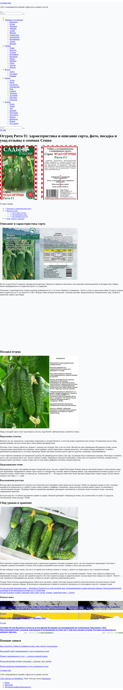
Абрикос (13, 28)
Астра (12, 80)
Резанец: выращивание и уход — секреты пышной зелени (24, 656)
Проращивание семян (19, 215)
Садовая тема (5, 3)
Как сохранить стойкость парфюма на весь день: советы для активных (29, 646)
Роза (11, 89)
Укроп (12, 106)
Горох (12, 63)
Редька (12, 121)
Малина (13, 44)
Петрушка (14, 113)
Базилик (13, 111)
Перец (12, 59)
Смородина (14, 35)
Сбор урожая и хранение (15, 219)
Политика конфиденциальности (18, 687)
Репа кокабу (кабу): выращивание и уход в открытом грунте (24, 651)
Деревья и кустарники (14, 20)
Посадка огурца (12, 211)
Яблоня (13, 33)
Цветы (7, 78)
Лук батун (14, 115)
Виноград (14, 22)
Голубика (13, 74)
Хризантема (14, 87)
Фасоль (13, 67)
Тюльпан (13, 93)
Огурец (13, 52)
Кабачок (13, 61)
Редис (12, 104)
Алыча (12, 41)
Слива (12, 31)
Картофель (14, 54)
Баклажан (14, 57)
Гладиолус (14, 85)
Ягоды (7, 69)
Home (7, 683)
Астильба (13, 95)
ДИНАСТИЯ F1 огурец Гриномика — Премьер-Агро (23, 618)
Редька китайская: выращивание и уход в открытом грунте (24, 666)
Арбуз (12, 72)
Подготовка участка (19, 213)
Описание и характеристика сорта (18, 209)
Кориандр (14, 119)
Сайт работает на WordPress (11, 679)
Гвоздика (13, 98)
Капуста (13, 50)
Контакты (9, 685)
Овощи (8, 46)
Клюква (13, 76)
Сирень (13, 91)
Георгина (13, 100)
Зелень (7, 102)
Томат (12, 48)
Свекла (12, 65)
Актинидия (14, 37)
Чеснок (12, 117)
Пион (12, 82)
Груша (12, 24)
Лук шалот (14, 123)
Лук (11, 108)
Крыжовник (15, 39)
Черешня (13, 26)
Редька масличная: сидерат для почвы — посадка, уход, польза (25, 661)
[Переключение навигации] (1, 11)
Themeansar (46, 679)
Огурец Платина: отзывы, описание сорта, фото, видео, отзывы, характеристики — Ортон (37, 593)
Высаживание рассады (20, 216)
